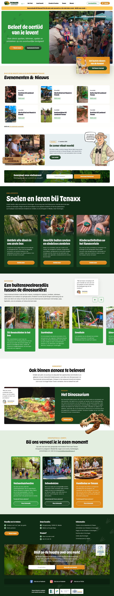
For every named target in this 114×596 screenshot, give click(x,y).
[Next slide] (101, 299)
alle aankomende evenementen (16, 126)
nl (21, 3)
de (23, 3)
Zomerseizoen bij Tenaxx (83, 538)
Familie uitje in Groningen (83, 533)
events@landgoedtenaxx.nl (66, 451)
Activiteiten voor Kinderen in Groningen (87, 528)
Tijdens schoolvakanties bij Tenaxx (86, 525)
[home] (11, 3)
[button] (31, 3)
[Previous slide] (95, 299)
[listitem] (20, 329)
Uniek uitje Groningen (82, 536)
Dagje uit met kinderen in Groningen (86, 530)
